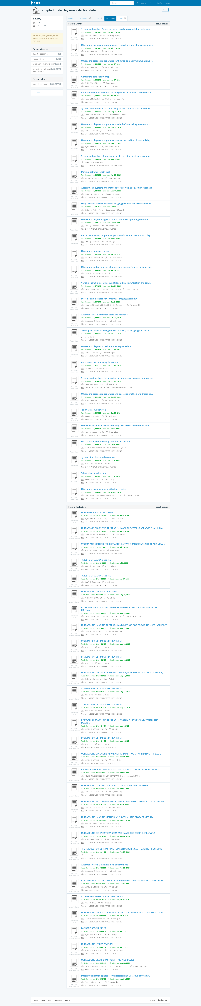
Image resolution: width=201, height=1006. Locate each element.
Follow (165, 10)
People (97, 18)
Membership (141, 3)
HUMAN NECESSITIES (46, 54)
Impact (121, 18)
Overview (71, 18)
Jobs (49, 1000)
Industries (36, 92)
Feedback (58, 1000)
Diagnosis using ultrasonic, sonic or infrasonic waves (46, 70)
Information (110, 18)
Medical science (46, 59)
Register (159, 3)
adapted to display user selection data (46, 84)
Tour (151, 3)
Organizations (84, 18)
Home (36, 1000)
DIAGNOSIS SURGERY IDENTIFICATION (47, 64)
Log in (168, 3)
